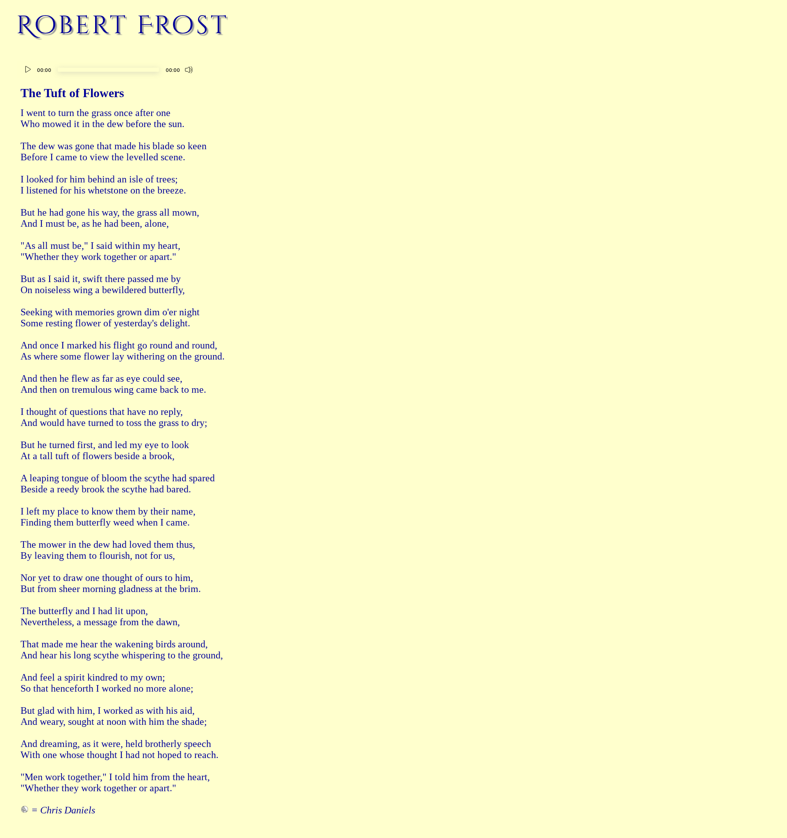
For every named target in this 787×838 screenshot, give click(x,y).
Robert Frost (122, 25)
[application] (108, 71)
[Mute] (189, 70)
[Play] (28, 70)
